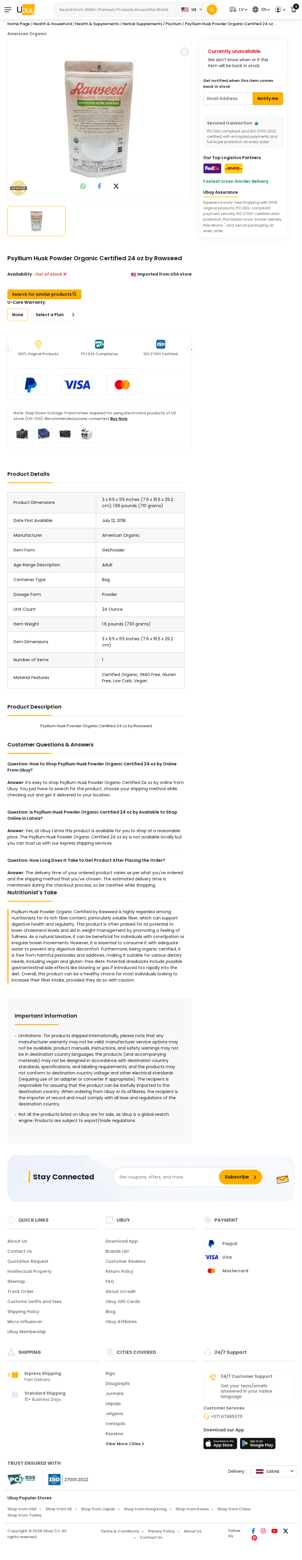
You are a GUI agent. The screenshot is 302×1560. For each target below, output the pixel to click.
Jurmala (115, 1393)
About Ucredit (121, 1291)
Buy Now (118, 418)
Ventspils (115, 1424)
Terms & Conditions (120, 1531)
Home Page (18, 24)
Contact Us (19, 1251)
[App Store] (221, 1445)
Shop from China (233, 1509)
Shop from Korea (192, 1509)
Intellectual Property (29, 1271)
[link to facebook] (99, 186)
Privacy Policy (161, 1531)
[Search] (212, 9)
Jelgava (114, 1414)
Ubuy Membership (26, 1332)
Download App (122, 1241)
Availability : (20, 274)
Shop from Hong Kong (145, 1509)
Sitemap (16, 1281)
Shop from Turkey (24, 1515)
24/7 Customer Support (247, 1376)
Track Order (20, 1291)
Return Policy (119, 1271)
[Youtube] (275, 1532)
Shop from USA (22, 1509)
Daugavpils (118, 1383)
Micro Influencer (24, 1322)
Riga (110, 1373)
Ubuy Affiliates (121, 1322)
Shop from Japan (98, 1509)
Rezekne (114, 1434)
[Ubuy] (26, 9)
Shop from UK (58, 1509)
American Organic (27, 34)
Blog (110, 1312)
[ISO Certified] (65, 1479)
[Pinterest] (254, 1538)
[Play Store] (257, 1445)
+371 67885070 (226, 1417)
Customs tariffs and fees (34, 1301)
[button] (237, 9)
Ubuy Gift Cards (123, 1301)
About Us (17, 1241)
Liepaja (113, 1404)
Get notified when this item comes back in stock (238, 83)
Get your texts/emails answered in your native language (246, 1391)
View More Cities (124, 1444)
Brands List (117, 1251)
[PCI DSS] (21, 1479)
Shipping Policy (23, 1312)
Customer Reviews (125, 1261)
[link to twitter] (116, 186)
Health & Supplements (97, 24)
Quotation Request (27, 1261)
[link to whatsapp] (83, 186)
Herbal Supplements (142, 24)
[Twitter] (285, 1532)
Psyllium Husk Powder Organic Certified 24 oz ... (231, 24)
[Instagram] (263, 1532)
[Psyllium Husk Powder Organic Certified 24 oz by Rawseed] (100, 118)
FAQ (110, 1281)
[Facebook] (253, 1532)
